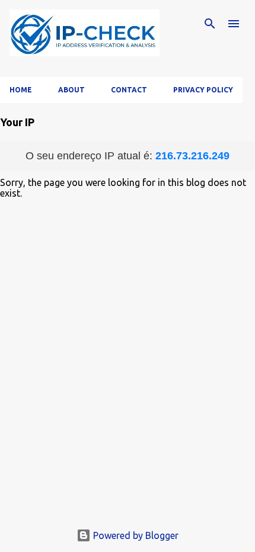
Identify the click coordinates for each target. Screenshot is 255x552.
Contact (129, 90)
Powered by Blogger (135, 535)
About (71, 90)
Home (20, 90)
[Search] (210, 23)
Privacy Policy (203, 90)
